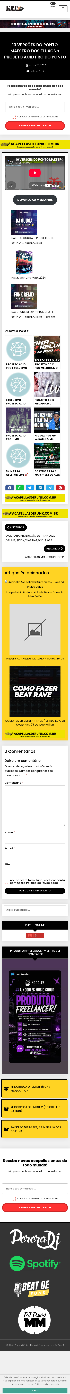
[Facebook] (9, 487)
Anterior (17, 527)
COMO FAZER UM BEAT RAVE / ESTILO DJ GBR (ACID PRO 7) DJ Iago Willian (35, 722)
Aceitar (35, 1390)
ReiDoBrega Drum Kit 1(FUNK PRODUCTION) (30, 1088)
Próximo (53, 549)
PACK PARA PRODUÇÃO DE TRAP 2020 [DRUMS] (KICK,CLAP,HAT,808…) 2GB (30, 538)
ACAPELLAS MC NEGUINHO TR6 (45, 557)
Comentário (14, 783)
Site (7, 864)
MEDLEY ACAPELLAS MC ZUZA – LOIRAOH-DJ (35, 658)
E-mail (10, 848)
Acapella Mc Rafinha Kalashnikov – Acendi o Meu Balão (35, 594)
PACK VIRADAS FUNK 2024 (28, 278)
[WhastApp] (20, 487)
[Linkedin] (40, 487)
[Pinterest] (60, 487)
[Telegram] (50, 487)
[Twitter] (30, 487)
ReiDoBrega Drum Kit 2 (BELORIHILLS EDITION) (35, 1109)
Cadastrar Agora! (33, 125)
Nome (10, 832)
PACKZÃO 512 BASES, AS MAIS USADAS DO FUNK (36, 1129)
